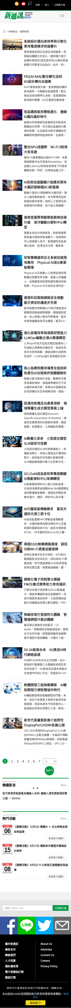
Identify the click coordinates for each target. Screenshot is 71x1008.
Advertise (45, 949)
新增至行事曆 (56, 838)
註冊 (38, 4)
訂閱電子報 (59, 4)
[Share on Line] (27, 925)
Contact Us (46, 955)
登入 (47, 4)
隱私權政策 (10, 966)
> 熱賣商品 (12, 31)
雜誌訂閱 (9, 977)
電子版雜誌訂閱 (13, 972)
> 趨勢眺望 (24, 31)
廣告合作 (9, 949)
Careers (44, 960)
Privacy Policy (47, 966)
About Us (45, 944)
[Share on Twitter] (44, 925)
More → (65, 785)
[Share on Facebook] (9, 925)
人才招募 (9, 960)
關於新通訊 (10, 944)
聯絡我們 (9, 955)
